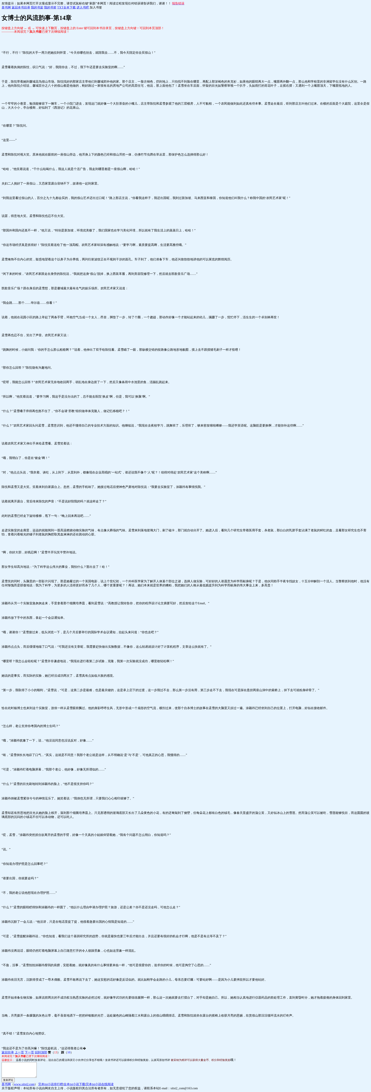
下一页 (29, 1052)
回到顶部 (41, 1052)
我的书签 (50, 7)
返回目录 (8, 1052)
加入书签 (96, 7)
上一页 (19, 1052)
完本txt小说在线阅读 (100, 1084)
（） (54, 1052)
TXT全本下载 (66, 7)
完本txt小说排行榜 (50, 1084)
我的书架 (37, 7)
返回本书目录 (21, 7)
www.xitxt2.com (24, 1084)
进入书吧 (83, 7)
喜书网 (6, 7)
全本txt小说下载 (74, 1084)
